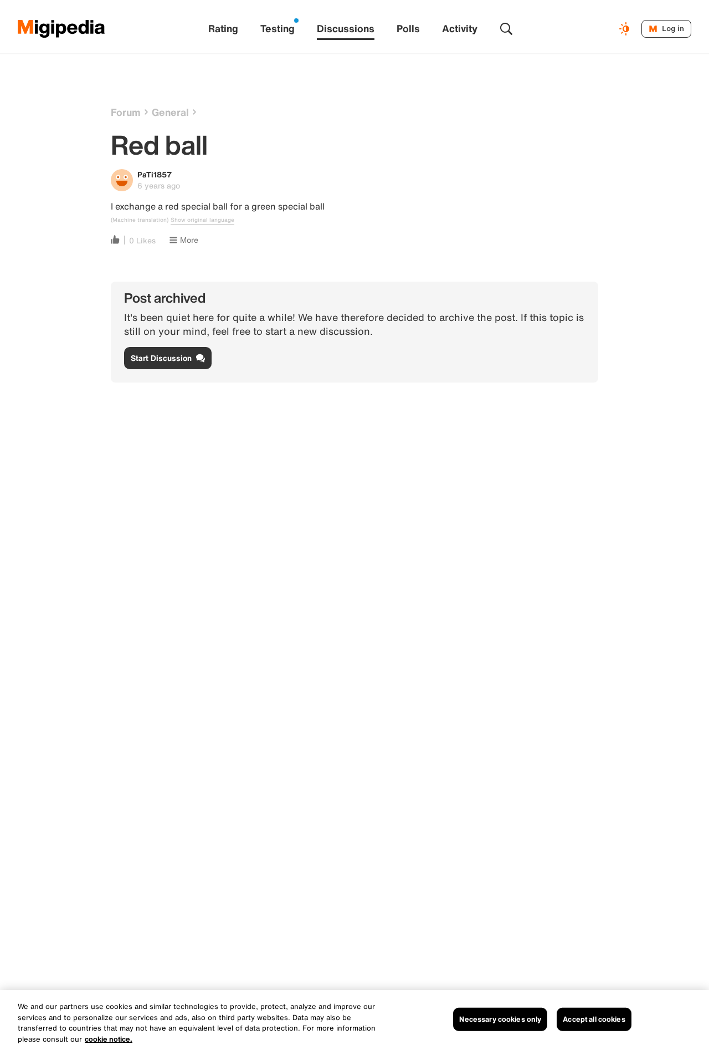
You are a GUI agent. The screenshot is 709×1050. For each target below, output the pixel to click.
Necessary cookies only (500, 1019)
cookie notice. (108, 1038)
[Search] (506, 29)
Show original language (202, 220)
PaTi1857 (154, 174)
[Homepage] (61, 29)
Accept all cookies (594, 1019)
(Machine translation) (139, 220)
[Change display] (626, 29)
